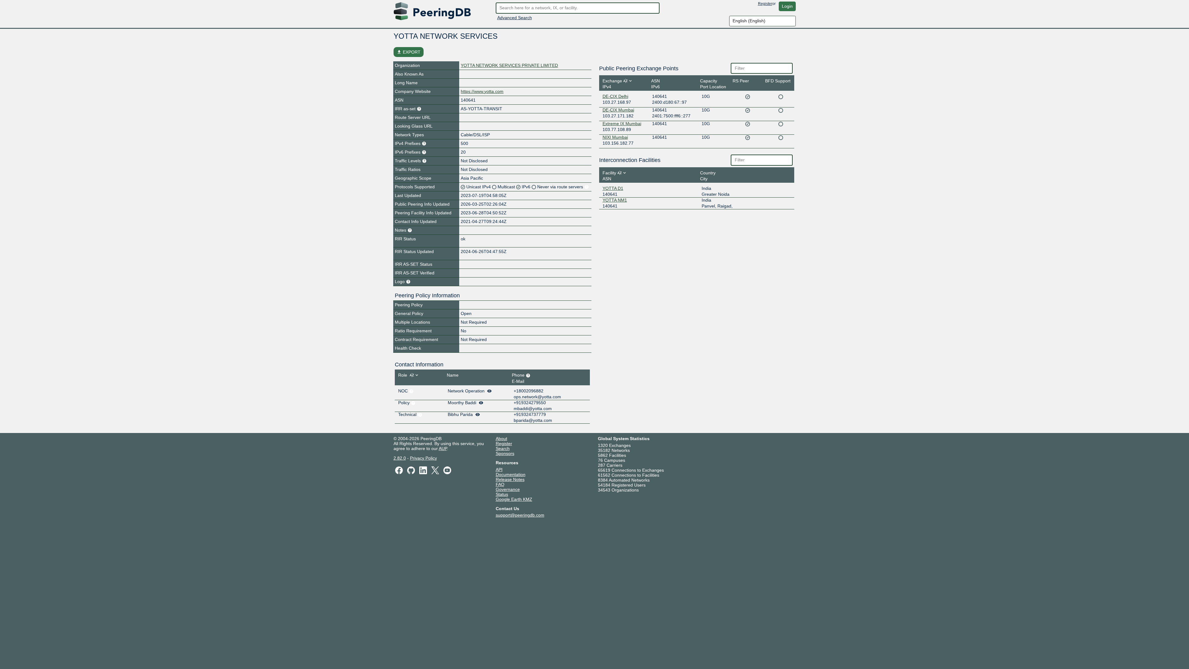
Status (502, 494)
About (501, 438)
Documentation (510, 474)
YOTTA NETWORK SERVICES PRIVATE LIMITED (509, 65)
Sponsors (505, 453)
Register (765, 4)
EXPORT (408, 52)
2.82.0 (400, 458)
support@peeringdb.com (520, 515)
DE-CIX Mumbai (618, 109)
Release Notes (510, 479)
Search (503, 448)
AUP (443, 448)
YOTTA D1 (613, 188)
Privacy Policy (423, 458)
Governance (508, 489)
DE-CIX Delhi (615, 96)
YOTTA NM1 (615, 200)
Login (787, 6)
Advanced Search (514, 17)
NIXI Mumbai (615, 137)
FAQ (500, 484)
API (499, 469)
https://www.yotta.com (482, 91)
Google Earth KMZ (514, 499)
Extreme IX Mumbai (622, 123)
